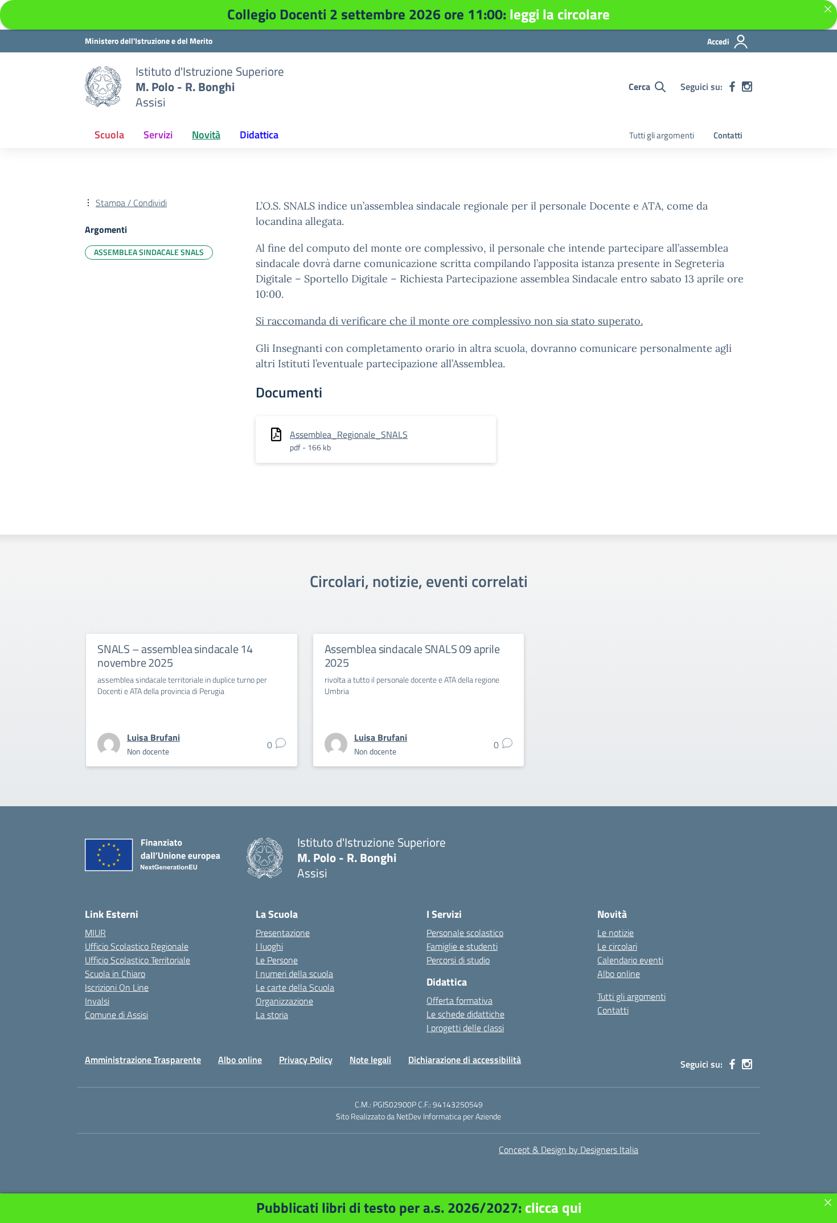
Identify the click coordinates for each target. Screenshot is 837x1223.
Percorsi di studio (458, 960)
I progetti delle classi (465, 1028)
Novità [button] (206, 134)
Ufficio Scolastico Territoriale (137, 960)
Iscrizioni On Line (117, 987)
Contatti (727, 135)
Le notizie (615, 932)
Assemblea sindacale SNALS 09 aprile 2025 (412, 655)
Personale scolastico (464, 932)
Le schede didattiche (465, 1014)
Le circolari (617, 946)
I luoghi (269, 946)
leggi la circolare (560, 14)
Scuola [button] (109, 134)
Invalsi (97, 1001)
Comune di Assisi (116, 1014)
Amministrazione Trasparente (143, 1059)
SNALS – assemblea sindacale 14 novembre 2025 (175, 655)
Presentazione (283, 932)
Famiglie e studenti (462, 946)
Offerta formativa (459, 1000)
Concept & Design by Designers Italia (568, 1149)
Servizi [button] (158, 134)
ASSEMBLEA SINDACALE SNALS (149, 252)
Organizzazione (284, 1001)
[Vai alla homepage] (103, 86)
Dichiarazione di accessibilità (464, 1059)
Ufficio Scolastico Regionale (136, 946)
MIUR (95, 932)
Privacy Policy (306, 1059)
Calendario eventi (630, 960)
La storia (272, 1014)
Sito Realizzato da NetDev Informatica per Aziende (418, 1116)
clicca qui (553, 1207)
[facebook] (732, 86)
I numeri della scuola (294, 973)
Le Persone (277, 960)
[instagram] (747, 86)
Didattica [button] (259, 134)
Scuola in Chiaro (115, 973)
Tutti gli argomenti (661, 135)
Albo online (618, 973)
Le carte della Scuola (295, 987)
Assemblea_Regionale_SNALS (349, 434)
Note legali (370, 1059)
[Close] (828, 1202)
